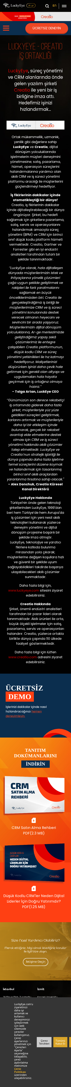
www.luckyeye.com (23, 590)
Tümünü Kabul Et (60, 1042)
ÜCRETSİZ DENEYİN (47, 28)
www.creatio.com (22, 657)
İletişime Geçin (35, 961)
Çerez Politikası (20, 1070)
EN (54, 5)
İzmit (40, 989)
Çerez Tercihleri (44, 1042)
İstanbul (8, 989)
